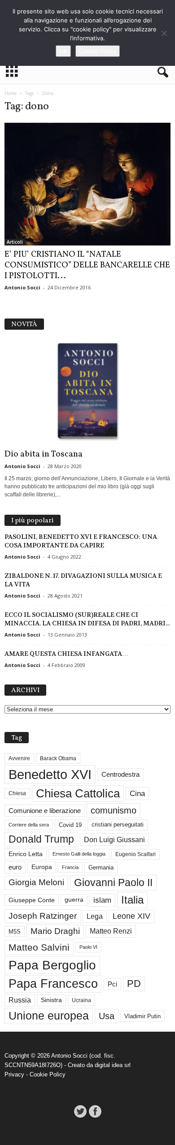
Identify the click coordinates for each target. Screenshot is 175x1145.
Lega (95, 916)
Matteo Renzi (111, 931)
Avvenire (19, 758)
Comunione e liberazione (45, 810)
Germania (101, 867)
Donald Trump (41, 839)
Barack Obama (58, 758)
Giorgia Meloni (36, 882)
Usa (106, 1016)
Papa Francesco (53, 983)
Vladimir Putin (142, 1016)
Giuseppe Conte (32, 900)
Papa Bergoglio (52, 965)
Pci (112, 984)
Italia (132, 900)
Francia (70, 867)
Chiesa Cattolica (78, 793)
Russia (20, 1000)
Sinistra (51, 999)
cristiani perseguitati (118, 824)
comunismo (113, 810)
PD (134, 983)
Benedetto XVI (50, 774)
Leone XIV (131, 916)
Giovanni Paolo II (113, 882)
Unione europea (49, 1016)
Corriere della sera (29, 824)
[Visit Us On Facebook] (95, 1111)
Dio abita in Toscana (43, 454)
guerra (74, 899)
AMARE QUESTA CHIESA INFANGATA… (66, 654)
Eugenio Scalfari (135, 854)
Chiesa (17, 793)
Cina (137, 793)
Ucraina (81, 1000)
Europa (41, 867)
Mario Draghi (55, 931)
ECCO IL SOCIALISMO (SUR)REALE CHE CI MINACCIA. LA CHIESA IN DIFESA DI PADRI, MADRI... (87, 619)
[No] (163, 33)
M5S (15, 931)
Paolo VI (88, 947)
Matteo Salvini (39, 947)
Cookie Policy (48, 1074)
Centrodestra (120, 774)
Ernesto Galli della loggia (78, 854)
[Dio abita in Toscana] (87, 391)
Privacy (14, 1074)
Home (10, 93)
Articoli (15, 242)
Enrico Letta (26, 854)
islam (102, 900)
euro (15, 867)
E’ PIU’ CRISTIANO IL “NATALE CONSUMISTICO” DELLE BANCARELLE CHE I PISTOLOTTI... (87, 265)
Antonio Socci (22, 287)
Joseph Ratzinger (43, 916)
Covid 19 (70, 825)
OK (63, 51)
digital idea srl (113, 1065)
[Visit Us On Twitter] (80, 1111)
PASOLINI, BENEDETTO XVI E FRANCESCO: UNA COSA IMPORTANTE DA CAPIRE (80, 541)
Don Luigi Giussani (114, 839)
